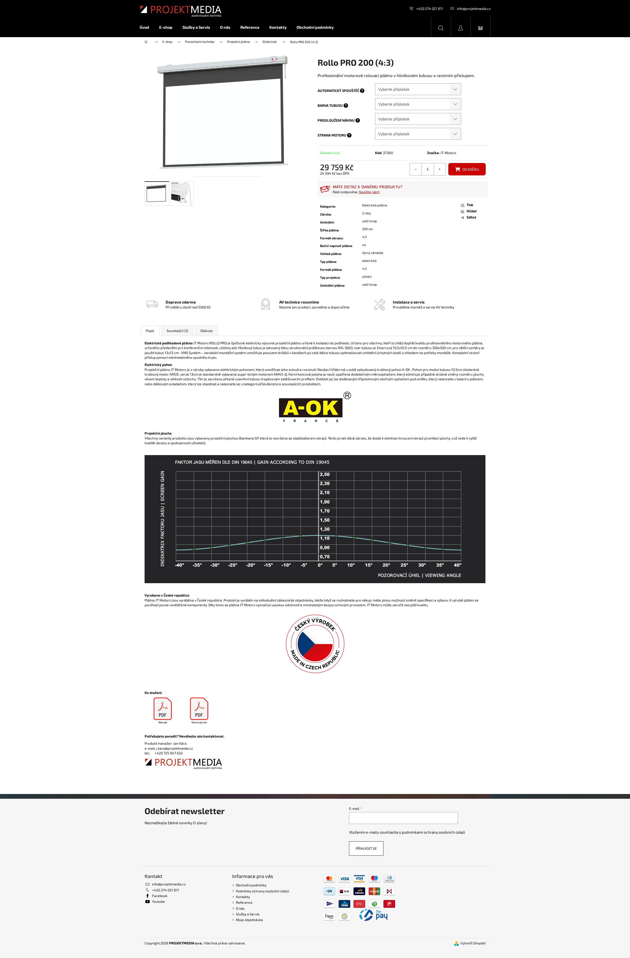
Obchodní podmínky (251, 885)
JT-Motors (448, 153)
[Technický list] (199, 710)
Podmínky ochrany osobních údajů (262, 891)
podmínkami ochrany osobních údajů (433, 832)
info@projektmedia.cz (474, 8)
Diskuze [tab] (207, 330)
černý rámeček (372, 253)
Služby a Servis (247, 914)
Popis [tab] (150, 330)
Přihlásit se (366, 848)
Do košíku (470, 169)
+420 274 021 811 (429, 8)
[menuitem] (147, 27)
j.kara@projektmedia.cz (174, 748)
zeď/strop (369, 221)
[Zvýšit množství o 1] (440, 169)
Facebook (159, 896)
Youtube (158, 901)
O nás (240, 908)
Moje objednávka (249, 920)
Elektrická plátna (374, 205)
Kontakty (243, 897)
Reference (244, 902)
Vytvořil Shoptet (473, 943)
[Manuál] (163, 710)
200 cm (367, 229)
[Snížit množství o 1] (416, 169)
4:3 (364, 237)
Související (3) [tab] (177, 330)
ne (364, 245)
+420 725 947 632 (169, 753)
